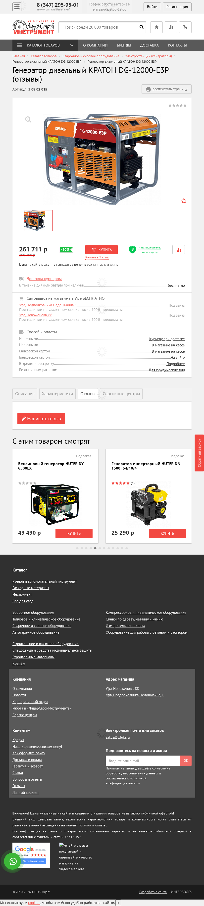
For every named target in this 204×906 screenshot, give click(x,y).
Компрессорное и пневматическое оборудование (146, 612)
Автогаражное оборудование (35, 632)
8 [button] (108, 548)
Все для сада (22, 601)
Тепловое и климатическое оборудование (46, 619)
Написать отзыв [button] (43, 418)
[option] (102, 159)
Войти (152, 6)
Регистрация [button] (177, 6)
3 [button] (86, 548)
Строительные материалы (33, 657)
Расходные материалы (30, 587)
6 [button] (100, 548)
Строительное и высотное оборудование (45, 643)
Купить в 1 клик (97, 257)
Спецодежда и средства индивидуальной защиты (52, 650)
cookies (34, 902)
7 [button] (104, 548)
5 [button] (95, 548)
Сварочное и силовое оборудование (41, 625)
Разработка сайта (153, 892)
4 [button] (91, 548)
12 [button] (126, 548)
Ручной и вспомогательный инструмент (44, 581)
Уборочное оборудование (33, 612)
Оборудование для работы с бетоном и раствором (147, 632)
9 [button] (113, 548)
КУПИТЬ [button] (105, 249)
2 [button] (82, 548)
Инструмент (22, 594)
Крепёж (18, 663)
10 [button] (117, 548)
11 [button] (122, 548)
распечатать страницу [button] (170, 89)
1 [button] (77, 548)
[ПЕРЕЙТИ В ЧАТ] (12, 861)
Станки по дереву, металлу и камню (134, 619)
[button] (178, 249)
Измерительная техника (125, 625)
